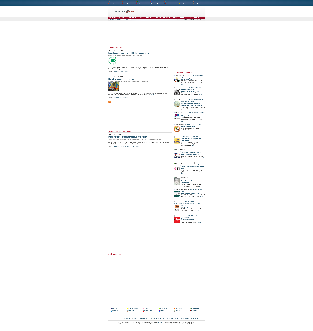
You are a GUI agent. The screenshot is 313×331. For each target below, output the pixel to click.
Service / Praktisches (125, 146)
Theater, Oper (184, 217)
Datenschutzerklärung (140, 318)
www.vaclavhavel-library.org (197, 189)
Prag (111, 2)
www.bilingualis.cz (189, 112)
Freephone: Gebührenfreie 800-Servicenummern (128, 53)
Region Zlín (196, 3)
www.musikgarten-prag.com (197, 75)
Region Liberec (155, 2)
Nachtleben (194, 310)
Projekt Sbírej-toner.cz (188, 126)
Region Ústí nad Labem (143, 2)
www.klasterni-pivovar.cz (194, 87)
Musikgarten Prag (186, 79)
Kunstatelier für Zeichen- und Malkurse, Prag (190, 182)
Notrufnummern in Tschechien (121, 79)
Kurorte (196, 152)
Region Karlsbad (113, 3)
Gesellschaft (199, 124)
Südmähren (168, 3)
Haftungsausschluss (157, 318)
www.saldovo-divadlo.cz (194, 215)
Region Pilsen (127, 3)
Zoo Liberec (184, 207)
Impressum (127, 318)
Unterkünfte (149, 17)
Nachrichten (112, 17)
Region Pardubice (183, 2)
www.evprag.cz (187, 136)
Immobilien (131, 310)
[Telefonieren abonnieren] (109, 102)
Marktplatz (183, 17)
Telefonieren (116, 71)
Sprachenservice (185, 101)
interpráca (134, 323)
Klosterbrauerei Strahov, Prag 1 (190, 91)
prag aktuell (160, 322)
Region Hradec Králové (171, 2)
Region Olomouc (183, 3)
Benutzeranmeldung (172, 318)
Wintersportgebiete (165, 312)
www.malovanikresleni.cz (194, 177)
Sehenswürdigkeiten (179, 151)
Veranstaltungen (132, 17)
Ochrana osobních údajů (189, 318)
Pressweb (177, 323)
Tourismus (191, 152)
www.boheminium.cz (191, 149)
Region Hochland (155, 3)
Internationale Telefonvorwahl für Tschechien (127, 137)
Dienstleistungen (133, 308)
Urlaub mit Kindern (189, 151)
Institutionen (193, 165)
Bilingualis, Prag (186, 116)
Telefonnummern (124, 71)
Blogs (127, 19)
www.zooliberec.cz (189, 201)
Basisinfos (122, 17)
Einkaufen (158, 17)
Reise (141, 17)
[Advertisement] (161, 10)
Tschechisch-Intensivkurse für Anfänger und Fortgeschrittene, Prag (192, 104)
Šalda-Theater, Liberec (188, 219)
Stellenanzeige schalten (115, 19)
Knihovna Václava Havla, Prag (190, 193)
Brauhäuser (184, 89)
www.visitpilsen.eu (189, 163)
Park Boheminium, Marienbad (190, 154)
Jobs (190, 17)
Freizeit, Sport (164, 308)
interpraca (156, 323)
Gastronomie (167, 17)
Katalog (196, 17)
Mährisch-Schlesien (198, 2)
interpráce (111, 323)
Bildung (183, 77)
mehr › (154, 69)
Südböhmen (140, 3)
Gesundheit (115, 310)
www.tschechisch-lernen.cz (196, 99)
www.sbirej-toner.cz (190, 124)
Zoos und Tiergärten (189, 203)
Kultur (175, 17)
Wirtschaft (178, 312)
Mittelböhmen (127, 2)
